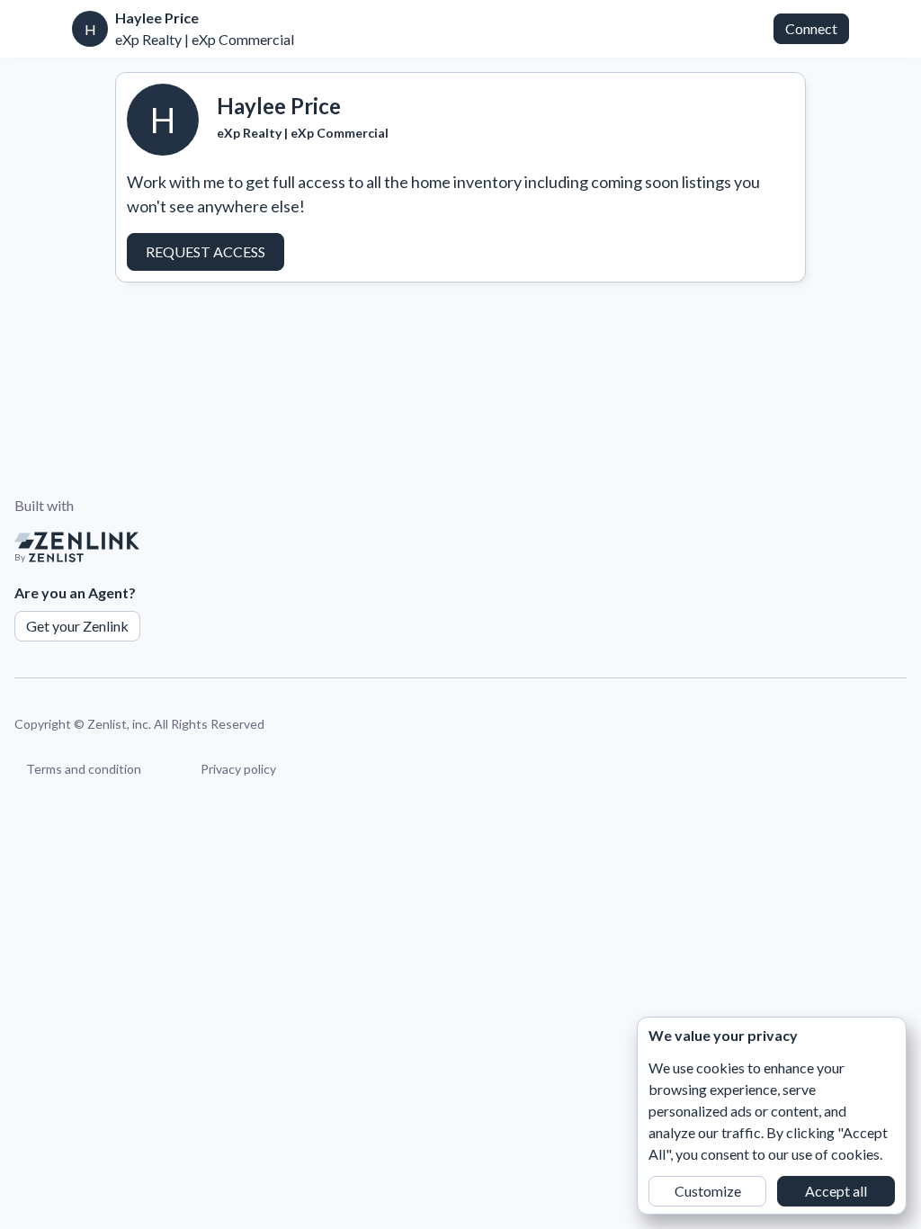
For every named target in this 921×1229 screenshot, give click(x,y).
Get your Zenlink (77, 625)
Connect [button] (811, 28)
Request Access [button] (205, 251)
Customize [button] (708, 1190)
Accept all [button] (836, 1190)
